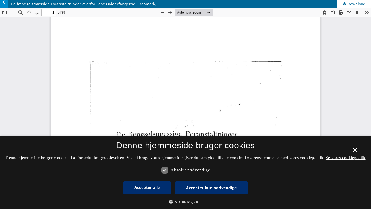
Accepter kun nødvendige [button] (211, 187)
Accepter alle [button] (147, 187)
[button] (185, 201)
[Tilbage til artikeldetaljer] (4, 4)
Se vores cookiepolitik (346, 157)
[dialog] (185, 172)
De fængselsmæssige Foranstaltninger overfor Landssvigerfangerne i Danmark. (83, 4)
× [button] (355, 152)
